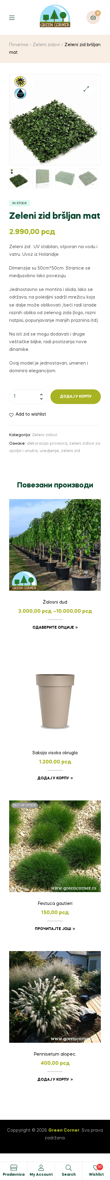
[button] (86, 89)
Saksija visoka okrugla (55, 753)
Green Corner (63, 1130)
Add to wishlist (31, 414)
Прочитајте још (53, 929)
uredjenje (49, 451)
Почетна (18, 45)
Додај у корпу (76, 397)
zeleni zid (70, 451)
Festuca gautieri (55, 904)
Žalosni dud (55, 602)
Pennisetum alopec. (55, 1054)
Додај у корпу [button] (53, 778)
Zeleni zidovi (46, 45)
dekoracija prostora (47, 444)
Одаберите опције (53, 628)
